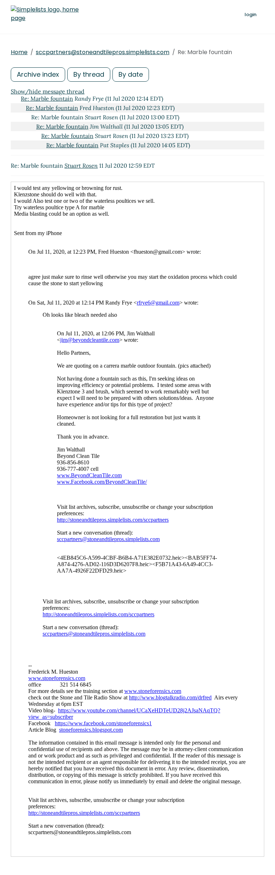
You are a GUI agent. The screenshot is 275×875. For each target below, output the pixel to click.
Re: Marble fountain (47, 98)
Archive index (38, 74)
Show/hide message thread (48, 91)
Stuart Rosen (81, 165)
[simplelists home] (45, 14)
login (250, 14)
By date (131, 74)
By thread (88, 74)
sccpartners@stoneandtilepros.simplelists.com (102, 52)
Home (19, 52)
